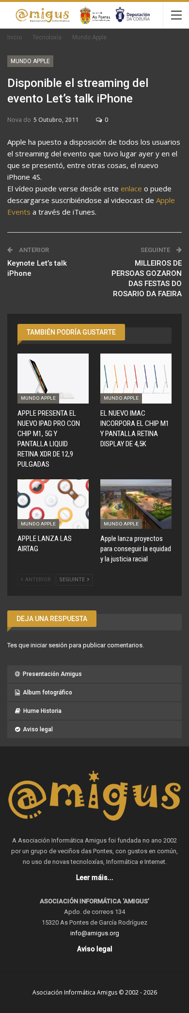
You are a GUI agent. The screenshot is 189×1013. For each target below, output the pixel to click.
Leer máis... (94, 877)
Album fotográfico (47, 692)
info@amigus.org (94, 933)
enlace (131, 188)
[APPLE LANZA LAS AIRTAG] (53, 504)
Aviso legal (38, 729)
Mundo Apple (30, 61)
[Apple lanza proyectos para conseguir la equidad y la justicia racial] (136, 504)
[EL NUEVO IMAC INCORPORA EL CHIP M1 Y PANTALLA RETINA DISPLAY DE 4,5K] (136, 379)
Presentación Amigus (52, 674)
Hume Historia (42, 711)
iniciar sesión (49, 645)
